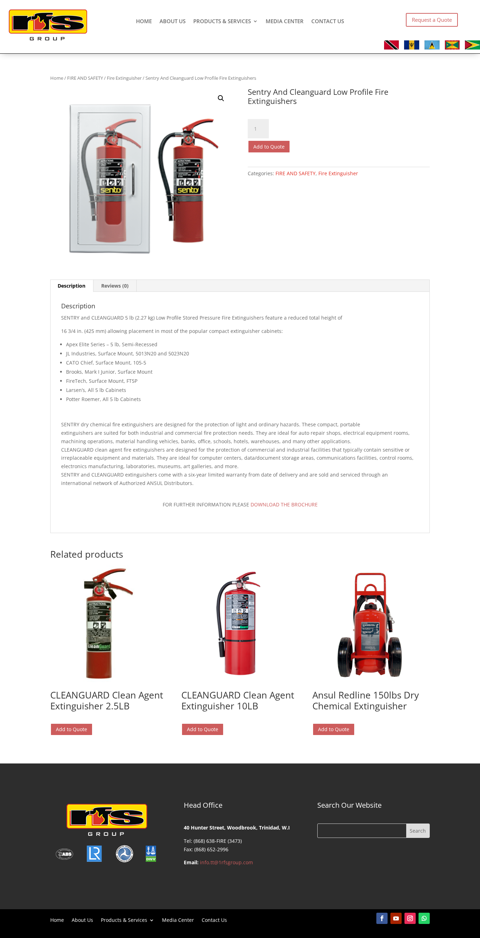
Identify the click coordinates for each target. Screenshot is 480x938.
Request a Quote (432, 19)
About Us (173, 22)
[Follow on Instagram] (410, 918)
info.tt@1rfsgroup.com (226, 862)
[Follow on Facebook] (382, 918)
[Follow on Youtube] (396, 918)
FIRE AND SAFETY (85, 78)
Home (144, 22)
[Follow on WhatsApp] (424, 918)
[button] (221, 98)
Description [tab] (71, 285)
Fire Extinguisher (124, 78)
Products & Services (222, 22)
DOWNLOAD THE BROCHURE (284, 504)
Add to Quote (269, 146)
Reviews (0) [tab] (115, 285)
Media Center (285, 22)
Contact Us (327, 22)
